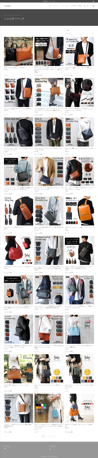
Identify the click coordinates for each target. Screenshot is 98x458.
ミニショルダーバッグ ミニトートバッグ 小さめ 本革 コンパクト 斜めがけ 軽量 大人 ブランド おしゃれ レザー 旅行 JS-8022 (49, 267)
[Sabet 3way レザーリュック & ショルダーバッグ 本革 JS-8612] (18, 250)
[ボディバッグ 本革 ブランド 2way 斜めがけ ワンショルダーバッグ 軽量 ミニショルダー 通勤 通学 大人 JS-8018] (79, 250)
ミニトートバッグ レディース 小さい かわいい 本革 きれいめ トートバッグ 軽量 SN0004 (79, 346)
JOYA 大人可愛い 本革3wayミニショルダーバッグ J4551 (16, 385)
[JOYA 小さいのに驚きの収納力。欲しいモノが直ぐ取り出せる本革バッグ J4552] (49, 210)
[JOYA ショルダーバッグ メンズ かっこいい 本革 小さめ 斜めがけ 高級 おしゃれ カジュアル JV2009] (49, 329)
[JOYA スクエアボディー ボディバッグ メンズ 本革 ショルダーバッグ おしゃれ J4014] (49, 131)
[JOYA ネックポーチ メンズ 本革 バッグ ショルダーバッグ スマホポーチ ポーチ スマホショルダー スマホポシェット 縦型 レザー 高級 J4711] (49, 51)
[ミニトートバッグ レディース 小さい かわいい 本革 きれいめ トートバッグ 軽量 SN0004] (79, 329)
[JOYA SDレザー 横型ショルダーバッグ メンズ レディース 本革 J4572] (79, 131)
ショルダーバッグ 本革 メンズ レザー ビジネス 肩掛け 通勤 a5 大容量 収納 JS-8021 (18, 425)
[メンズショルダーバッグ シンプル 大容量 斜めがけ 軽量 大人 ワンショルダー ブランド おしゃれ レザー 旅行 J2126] (18, 171)
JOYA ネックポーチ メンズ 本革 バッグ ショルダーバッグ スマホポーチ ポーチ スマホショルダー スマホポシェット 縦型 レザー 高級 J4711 (48, 69)
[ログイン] (87, 5)
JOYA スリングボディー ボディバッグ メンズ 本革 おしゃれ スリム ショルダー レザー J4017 (18, 149)
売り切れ (6, 75)
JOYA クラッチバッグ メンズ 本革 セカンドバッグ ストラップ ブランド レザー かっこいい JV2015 (48, 188)
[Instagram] (93, 1)
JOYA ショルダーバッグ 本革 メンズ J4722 (13, 227)
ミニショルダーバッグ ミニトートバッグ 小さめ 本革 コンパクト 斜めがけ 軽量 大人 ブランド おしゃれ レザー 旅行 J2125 (18, 306)
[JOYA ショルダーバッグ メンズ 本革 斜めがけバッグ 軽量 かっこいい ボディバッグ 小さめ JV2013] (79, 289)
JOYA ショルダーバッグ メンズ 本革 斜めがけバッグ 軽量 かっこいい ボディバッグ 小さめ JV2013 (79, 306)
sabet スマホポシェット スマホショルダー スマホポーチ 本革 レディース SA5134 (79, 385)
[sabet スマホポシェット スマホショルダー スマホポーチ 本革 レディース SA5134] (79, 368)
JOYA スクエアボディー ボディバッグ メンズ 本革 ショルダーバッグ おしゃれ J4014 (48, 149)
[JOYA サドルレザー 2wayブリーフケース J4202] (18, 51)
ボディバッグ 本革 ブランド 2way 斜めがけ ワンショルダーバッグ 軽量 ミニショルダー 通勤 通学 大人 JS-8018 (79, 267)
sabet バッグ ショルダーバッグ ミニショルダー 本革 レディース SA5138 (48, 385)
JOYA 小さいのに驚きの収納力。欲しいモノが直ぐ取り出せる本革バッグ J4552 (48, 227)
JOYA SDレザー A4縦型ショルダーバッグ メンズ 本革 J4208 (17, 108)
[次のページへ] (54, 436)
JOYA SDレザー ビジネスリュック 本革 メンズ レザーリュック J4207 (79, 227)
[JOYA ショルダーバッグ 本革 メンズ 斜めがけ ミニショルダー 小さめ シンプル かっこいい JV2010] (79, 171)
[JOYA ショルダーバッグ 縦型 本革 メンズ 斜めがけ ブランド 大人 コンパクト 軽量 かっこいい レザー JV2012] (18, 329)
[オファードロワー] (90, 5)
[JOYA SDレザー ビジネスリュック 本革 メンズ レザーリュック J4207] (79, 210)
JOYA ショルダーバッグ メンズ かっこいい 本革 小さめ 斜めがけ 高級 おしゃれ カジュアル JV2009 (48, 346)
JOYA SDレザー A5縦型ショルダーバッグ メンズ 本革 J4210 (78, 67)
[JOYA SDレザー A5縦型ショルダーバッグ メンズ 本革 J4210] (79, 51)
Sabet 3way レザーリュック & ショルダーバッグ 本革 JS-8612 (18, 266)
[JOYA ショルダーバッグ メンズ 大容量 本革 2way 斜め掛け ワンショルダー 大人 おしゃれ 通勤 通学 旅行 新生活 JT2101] (49, 289)
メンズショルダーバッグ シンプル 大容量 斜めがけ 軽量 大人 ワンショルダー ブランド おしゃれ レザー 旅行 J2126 (18, 188)
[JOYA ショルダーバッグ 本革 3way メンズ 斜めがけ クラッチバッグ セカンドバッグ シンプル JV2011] (79, 92)
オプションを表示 (38, 75)
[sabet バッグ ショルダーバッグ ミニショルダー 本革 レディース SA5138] (49, 368)
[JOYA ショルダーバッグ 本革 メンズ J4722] (18, 210)
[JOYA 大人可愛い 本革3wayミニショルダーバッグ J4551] (18, 368)
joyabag (7, 6)
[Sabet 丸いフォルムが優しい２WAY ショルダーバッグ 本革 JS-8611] (79, 408)
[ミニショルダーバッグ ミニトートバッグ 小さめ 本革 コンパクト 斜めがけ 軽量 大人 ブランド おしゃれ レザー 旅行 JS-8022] (49, 250)
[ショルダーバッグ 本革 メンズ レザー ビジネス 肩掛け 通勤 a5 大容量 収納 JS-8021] (18, 408)
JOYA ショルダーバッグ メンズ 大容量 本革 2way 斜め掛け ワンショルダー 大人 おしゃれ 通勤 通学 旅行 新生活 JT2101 (48, 306)
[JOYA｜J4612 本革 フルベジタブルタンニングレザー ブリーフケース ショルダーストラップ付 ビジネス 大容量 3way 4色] (49, 92)
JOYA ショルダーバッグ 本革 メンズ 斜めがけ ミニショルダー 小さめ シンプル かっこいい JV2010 (79, 188)
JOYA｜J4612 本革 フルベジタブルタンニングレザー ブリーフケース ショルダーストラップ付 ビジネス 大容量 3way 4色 (48, 109)
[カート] (93, 5)
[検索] (84, 5)
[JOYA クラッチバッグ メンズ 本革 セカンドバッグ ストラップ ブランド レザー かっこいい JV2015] (49, 171)
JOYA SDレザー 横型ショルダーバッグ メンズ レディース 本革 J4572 (79, 149)
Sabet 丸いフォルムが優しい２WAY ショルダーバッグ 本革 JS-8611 (79, 425)
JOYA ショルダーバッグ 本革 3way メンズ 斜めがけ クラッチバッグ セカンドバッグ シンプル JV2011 (79, 109)
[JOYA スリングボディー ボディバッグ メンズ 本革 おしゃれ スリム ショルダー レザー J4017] (18, 131)
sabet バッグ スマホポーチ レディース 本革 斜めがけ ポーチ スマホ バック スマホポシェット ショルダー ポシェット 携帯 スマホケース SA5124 (48, 426)
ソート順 (66, 30)
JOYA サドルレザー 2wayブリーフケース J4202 (14, 67)
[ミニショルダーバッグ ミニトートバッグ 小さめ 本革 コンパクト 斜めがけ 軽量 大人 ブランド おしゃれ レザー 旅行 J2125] (18, 289)
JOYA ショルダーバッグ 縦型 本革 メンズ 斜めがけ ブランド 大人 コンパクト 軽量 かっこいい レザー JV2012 (18, 346)
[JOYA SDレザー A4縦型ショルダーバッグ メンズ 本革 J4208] (18, 92)
